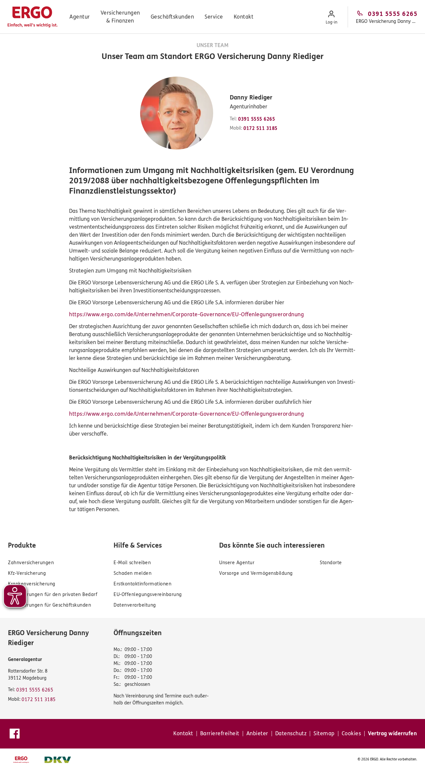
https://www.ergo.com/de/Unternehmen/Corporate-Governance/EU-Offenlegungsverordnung (186, 314)
